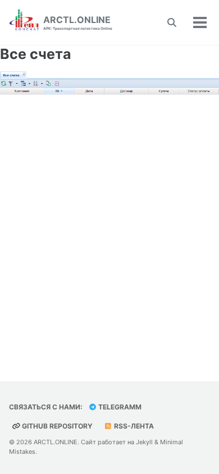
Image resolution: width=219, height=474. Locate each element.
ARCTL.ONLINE (77, 22)
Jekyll (144, 442)
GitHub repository (56, 426)
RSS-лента (133, 426)
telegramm (119, 407)
